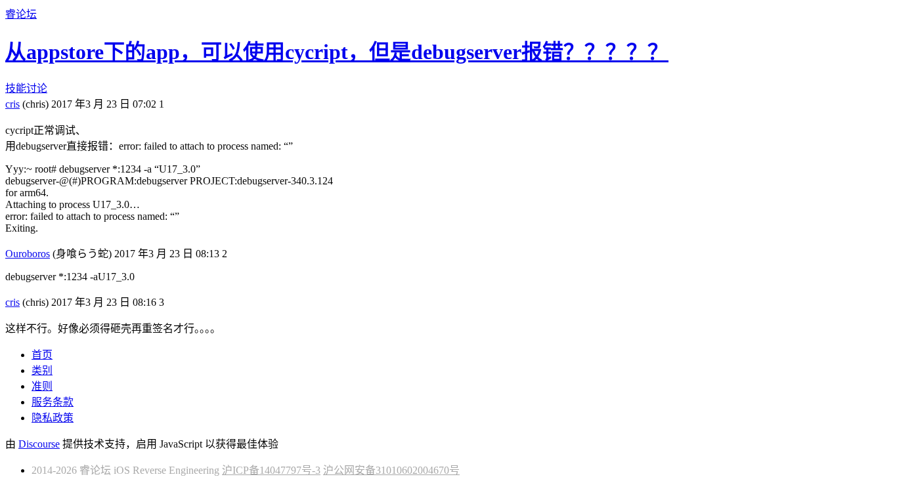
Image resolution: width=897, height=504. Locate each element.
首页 (42, 354)
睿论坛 (21, 14)
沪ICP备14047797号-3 (271, 470)
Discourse (39, 444)
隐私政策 (53, 417)
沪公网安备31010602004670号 (391, 470)
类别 (42, 370)
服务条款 (53, 402)
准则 (42, 386)
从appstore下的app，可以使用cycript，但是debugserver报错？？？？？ (336, 52)
